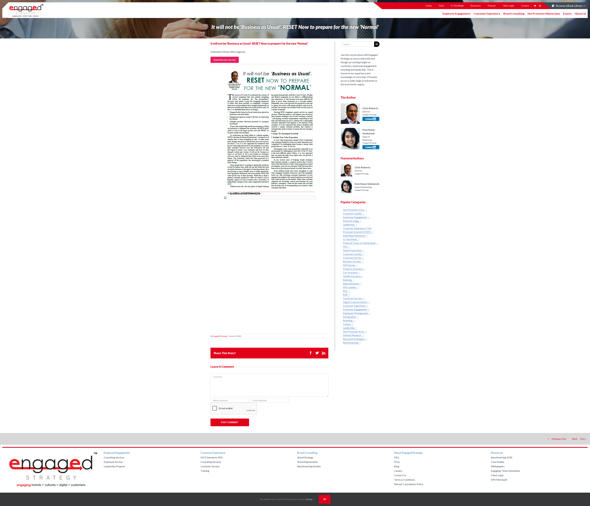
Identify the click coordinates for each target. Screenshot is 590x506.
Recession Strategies (354, 338)
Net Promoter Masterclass (544, 13)
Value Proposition (352, 250)
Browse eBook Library (569, 5)
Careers (398, 470)
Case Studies (497, 461)
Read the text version (225, 59)
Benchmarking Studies (309, 466)
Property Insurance (353, 268)
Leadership (348, 224)
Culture (347, 324)
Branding (348, 320)
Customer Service (352, 257)
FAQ (396, 457)
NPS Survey (349, 265)
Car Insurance (350, 272)
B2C (345, 290)
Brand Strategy (351, 220)
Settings (309, 499)
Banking (347, 279)
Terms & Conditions (404, 479)
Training (205, 470)
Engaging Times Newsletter (505, 470)
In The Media (350, 239)
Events (567, 13)
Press (397, 461)
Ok (324, 499)
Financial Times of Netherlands (359, 242)
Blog (396, 466)
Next (574, 438)
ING (345, 246)
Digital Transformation (355, 301)
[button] (540, 5)
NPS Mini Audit (499, 479)
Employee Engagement (456, 13)
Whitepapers (498, 466)
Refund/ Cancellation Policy (408, 484)
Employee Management (355, 313)
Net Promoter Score (353, 209)
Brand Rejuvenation (307, 461)
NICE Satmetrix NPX (212, 457)
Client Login (497, 475)
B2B (345, 294)
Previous (556, 438)
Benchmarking (350, 342)
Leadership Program (114, 466)
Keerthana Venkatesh (354, 235)
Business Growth (352, 261)
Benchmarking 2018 (501, 457)
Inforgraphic (349, 316)
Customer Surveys (210, 466)
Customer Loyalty (352, 213)
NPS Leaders (349, 287)
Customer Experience (487, 13)
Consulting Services (114, 457)
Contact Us (400, 475)
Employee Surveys (113, 461)
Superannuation (351, 283)
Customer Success (352, 298)
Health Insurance (352, 276)
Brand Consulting (513, 13)
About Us (580, 13)
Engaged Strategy (220, 336)
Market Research (352, 335)
